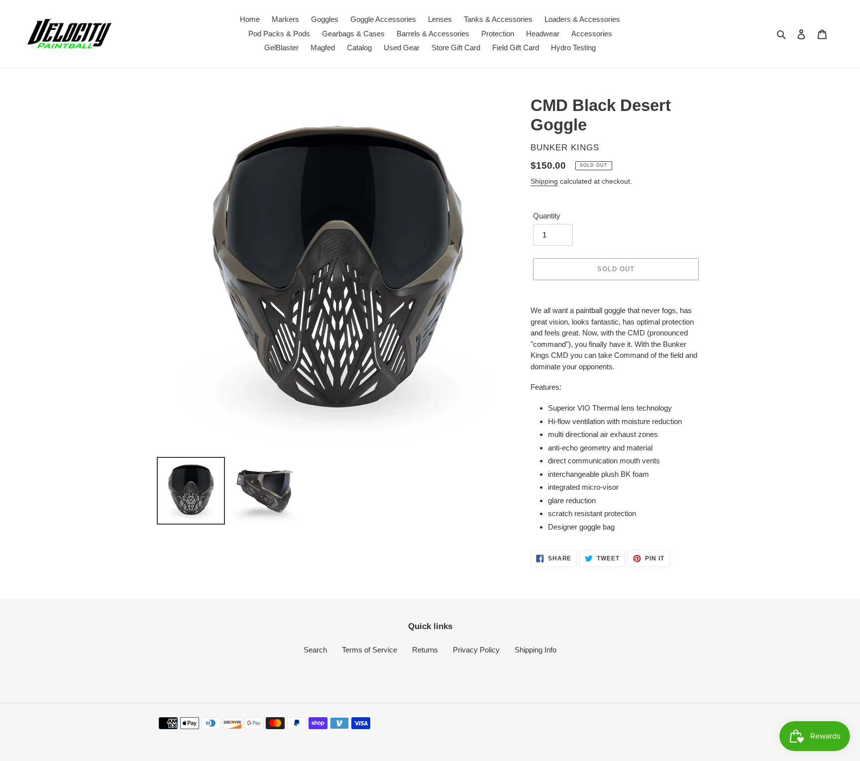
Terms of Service (369, 650)
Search (315, 650)
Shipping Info (535, 650)
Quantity (546, 216)
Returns (425, 650)
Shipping (544, 181)
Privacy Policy (476, 650)
